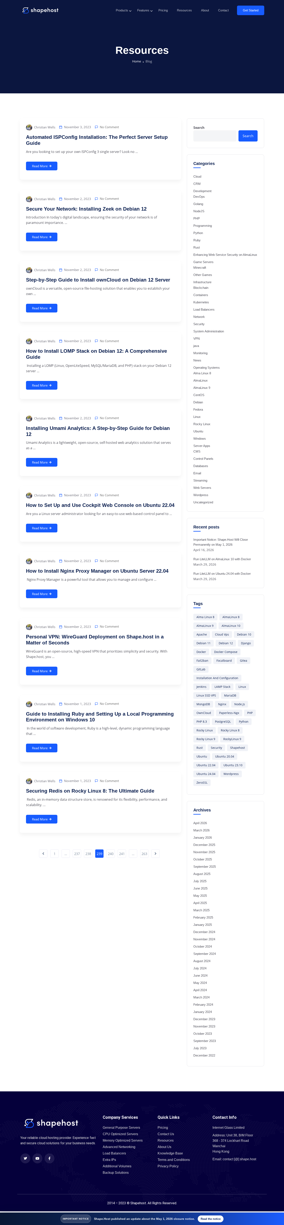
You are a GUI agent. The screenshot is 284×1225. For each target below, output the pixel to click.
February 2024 (203, 1004)
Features (143, 10)
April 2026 (200, 823)
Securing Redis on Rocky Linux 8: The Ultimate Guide (90, 791)
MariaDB (230, 695)
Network (199, 316)
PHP (196, 218)
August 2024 (201, 961)
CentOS (198, 395)
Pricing (163, 10)
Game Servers (203, 262)
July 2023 (199, 1048)
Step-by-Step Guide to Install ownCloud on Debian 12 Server (98, 280)
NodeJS (198, 211)
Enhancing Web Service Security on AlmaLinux (225, 254)
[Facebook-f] (49, 1158)
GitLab (200, 669)
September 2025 (204, 866)
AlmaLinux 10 (231, 626)
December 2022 (204, 1055)
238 (88, 854)
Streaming (200, 480)
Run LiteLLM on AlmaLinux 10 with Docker (222, 559)
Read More (40, 166)
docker (201, 652)
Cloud (197, 176)
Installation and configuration (217, 678)
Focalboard (224, 661)
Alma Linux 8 (202, 373)
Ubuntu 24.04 (205, 774)
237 (77, 854)
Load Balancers (204, 309)
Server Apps (201, 446)
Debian (198, 402)
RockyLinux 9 (232, 739)
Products (122, 10)
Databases (200, 466)
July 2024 (199, 968)
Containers (200, 295)
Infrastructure (202, 282)
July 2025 (199, 881)
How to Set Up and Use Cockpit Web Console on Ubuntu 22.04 (100, 505)
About (205, 10)
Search (199, 127)
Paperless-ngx (229, 713)
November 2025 (204, 852)
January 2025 (202, 924)
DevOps (199, 196)
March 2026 (201, 830)
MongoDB (203, 704)
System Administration (208, 331)
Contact (223, 10)
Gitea (243, 661)
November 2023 (204, 1026)
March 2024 (201, 997)
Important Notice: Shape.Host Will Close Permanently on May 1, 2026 (220, 542)
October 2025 (202, 859)
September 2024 (204, 953)
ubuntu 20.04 (224, 756)
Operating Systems (206, 367)
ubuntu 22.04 (205, 765)
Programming (202, 225)
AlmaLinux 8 (231, 617)
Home (136, 61)
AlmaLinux (200, 380)
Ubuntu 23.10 (232, 765)
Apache (201, 634)
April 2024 (200, 990)
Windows (199, 438)
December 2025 (204, 845)
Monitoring (200, 353)
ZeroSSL (201, 783)
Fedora (198, 409)
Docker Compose (225, 652)
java (196, 346)
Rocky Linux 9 (205, 739)
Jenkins (201, 687)
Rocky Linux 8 (230, 730)
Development (202, 191)
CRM (197, 183)
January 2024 (202, 1012)
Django (246, 643)
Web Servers (202, 487)
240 (111, 854)
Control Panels (203, 458)
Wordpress (200, 495)
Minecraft (199, 267)
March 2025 (201, 910)
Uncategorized (203, 502)
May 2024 (200, 983)
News (197, 360)
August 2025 (201, 874)
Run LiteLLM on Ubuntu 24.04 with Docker (222, 573)
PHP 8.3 (201, 722)
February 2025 (203, 917)
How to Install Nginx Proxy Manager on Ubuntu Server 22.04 (97, 571)
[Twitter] (25, 1158)
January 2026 (202, 837)
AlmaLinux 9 (201, 387)
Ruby (197, 240)
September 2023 (204, 1041)
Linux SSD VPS (206, 695)
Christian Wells (44, 127)
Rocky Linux (201, 424)
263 (144, 854)
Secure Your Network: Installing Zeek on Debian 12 (86, 209)
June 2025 (200, 888)
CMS (196, 451)
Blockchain (200, 287)
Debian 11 (203, 643)
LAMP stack (222, 687)
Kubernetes (201, 302)
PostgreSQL (223, 722)
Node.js (239, 704)
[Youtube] (37, 1158)
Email (197, 473)
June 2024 (200, 975)
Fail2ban (202, 661)
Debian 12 (226, 643)
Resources (184, 10)
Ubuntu (198, 431)
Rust (196, 247)
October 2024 (202, 946)
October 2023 (202, 1033)
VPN (196, 338)
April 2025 (200, 903)
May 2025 (200, 895)
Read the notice (211, 1218)
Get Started (250, 10)
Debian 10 (244, 634)
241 (122, 854)
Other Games (202, 275)
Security (199, 324)
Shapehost (237, 748)
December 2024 (204, 932)
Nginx (222, 704)
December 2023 (204, 1019)
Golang (198, 204)
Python (198, 233)
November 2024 (204, 939)
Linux (197, 417)
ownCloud (203, 713)
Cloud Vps (222, 634)
